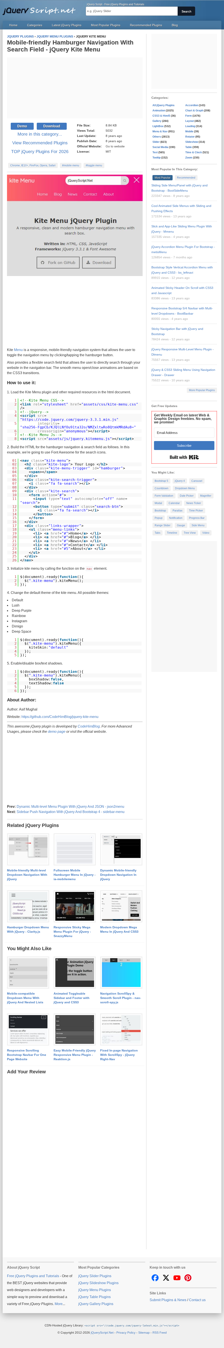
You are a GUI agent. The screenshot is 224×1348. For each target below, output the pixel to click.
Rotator (190, 136)
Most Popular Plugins (105, 25)
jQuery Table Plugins (94, 1297)
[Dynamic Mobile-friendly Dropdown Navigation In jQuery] (121, 849)
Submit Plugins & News (168, 1300)
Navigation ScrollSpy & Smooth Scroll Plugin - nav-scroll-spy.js (120, 998)
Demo (22, 126)
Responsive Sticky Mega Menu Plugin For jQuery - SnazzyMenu (72, 931)
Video (205, 532)
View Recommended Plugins (40, 142)
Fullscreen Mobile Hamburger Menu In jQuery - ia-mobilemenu (75, 875)
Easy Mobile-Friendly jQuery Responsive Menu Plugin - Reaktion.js (75, 1055)
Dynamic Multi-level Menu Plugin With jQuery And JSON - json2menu (70, 806)
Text (155, 152)
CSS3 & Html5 (161, 115)
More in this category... (40, 134)
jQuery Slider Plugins (94, 1276)
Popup (159, 518)
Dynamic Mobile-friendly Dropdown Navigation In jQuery (118, 875)
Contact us (197, 1300)
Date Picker (187, 495)
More (59, 1304)
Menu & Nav (160, 131)
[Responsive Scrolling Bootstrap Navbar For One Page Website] (28, 1029)
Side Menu (198, 525)
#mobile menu (70, 165)
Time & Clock (193, 152)
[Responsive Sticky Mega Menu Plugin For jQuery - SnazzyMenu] (75, 906)
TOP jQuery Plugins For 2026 (39, 151)
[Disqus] (75, 1129)
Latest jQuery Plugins (66, 25)
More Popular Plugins (202, 390)
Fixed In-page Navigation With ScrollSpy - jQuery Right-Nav (119, 1055)
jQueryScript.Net (102, 1332)
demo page (56, 731)
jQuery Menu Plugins (94, 1290)
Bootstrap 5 (161, 480)
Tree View (190, 532)
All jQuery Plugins (163, 105)
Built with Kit (184, 457)
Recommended (186, 177)
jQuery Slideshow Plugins (98, 1283)
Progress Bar (197, 518)
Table (188, 147)
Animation (158, 110)
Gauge (181, 525)
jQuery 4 (180, 480)
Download (51, 126)
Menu (18, 350)
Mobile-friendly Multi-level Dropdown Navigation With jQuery (27, 875)
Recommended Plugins (146, 25)
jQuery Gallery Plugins (95, 1304)
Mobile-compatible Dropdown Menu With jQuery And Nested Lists (25, 998)
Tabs (157, 532)
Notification (175, 518)
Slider (156, 141)
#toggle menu (94, 165)
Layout (189, 121)
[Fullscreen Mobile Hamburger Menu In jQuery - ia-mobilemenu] (75, 849)
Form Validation (164, 495)
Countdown (161, 488)
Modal (158, 503)
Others (156, 136)
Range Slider (162, 525)
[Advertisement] (75, 87)
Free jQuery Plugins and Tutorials (41, 8)
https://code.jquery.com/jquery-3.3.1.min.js (69, 420)
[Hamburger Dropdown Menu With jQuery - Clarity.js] (28, 906)
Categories (34, 25)
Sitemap (144, 1332)
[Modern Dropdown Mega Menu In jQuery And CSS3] (121, 906)
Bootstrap (160, 510)
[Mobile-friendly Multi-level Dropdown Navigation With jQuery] (28, 849)
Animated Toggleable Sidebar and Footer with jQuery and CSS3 (71, 998)
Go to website (115, 146)
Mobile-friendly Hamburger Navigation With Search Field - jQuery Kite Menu (70, 46)
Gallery (156, 121)
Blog (175, 25)
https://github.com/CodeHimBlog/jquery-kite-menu (59, 717)
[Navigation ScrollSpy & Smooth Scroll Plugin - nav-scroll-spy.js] (121, 972)
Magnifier (205, 495)
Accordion (191, 105)
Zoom (188, 157)
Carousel (196, 480)
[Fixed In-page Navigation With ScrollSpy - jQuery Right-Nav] (121, 1029)
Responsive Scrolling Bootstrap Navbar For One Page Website (26, 1055)
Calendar (174, 503)
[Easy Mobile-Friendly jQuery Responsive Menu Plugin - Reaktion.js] (75, 1029)
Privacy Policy (125, 1332)
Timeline (172, 532)
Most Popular (162, 177)
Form (188, 115)
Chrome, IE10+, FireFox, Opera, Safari (33, 165)
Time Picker (196, 510)
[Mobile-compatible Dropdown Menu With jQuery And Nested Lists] (28, 972)
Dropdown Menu (185, 488)
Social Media (160, 147)
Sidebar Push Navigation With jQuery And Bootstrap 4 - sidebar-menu (70, 812)
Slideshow (191, 141)
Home (13, 25)
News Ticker (193, 503)
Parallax (177, 510)
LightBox (158, 126)
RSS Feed (159, 1332)
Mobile (189, 131)
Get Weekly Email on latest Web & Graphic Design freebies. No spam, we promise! (183, 418)
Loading (190, 126)
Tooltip (156, 157)
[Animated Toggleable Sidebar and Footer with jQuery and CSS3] (75, 972)
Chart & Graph (194, 110)
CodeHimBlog (89, 726)
